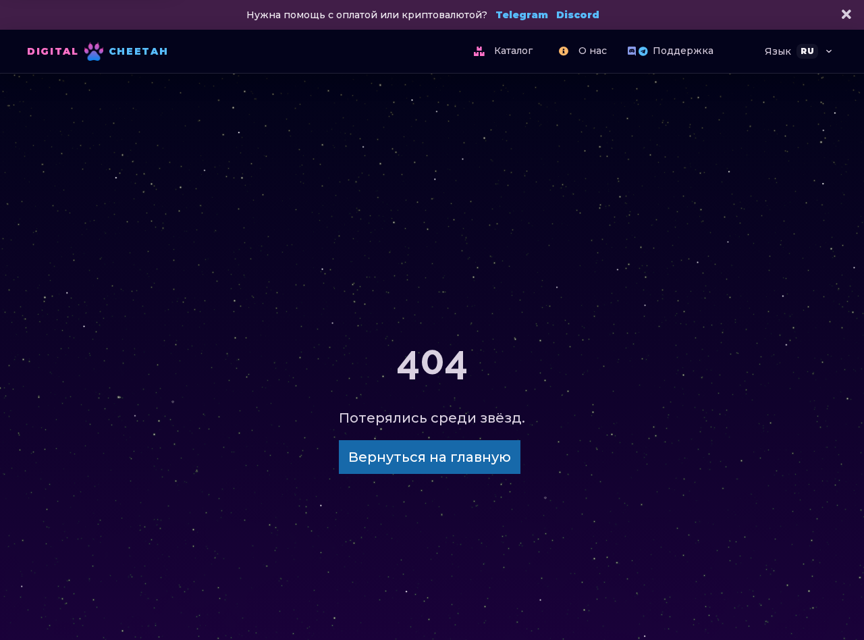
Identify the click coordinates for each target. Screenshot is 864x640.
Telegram (521, 15)
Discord (577, 15)
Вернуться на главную (429, 457)
